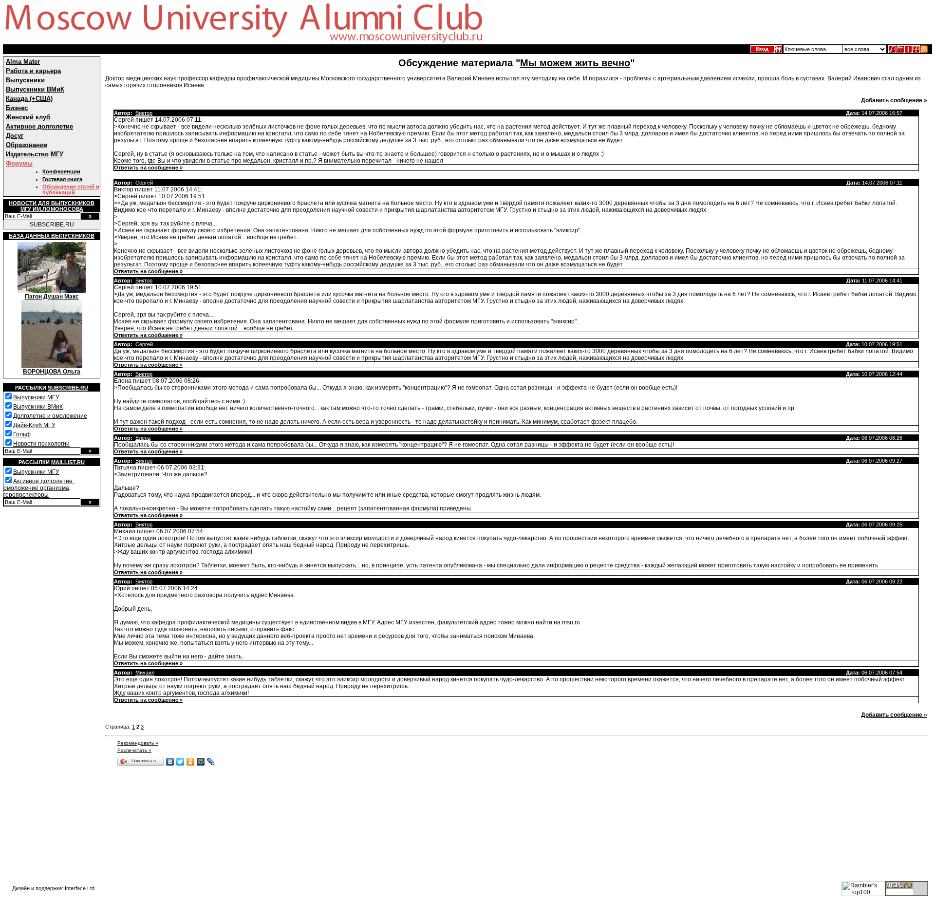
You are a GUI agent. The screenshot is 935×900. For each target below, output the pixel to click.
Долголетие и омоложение (50, 415)
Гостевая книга (62, 179)
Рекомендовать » (137, 743)
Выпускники (25, 80)
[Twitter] (180, 761)
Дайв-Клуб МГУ (34, 425)
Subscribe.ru (68, 388)
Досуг (14, 135)
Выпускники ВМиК (35, 89)
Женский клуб (28, 117)
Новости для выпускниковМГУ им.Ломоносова (51, 206)
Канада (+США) (29, 98)
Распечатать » (134, 750)
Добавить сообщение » (894, 100)
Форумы (19, 163)
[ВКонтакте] (170, 761)
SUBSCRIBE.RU (52, 224)
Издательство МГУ (34, 154)
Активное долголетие (39, 126)
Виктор (143, 113)
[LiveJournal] (211, 761)
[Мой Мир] (201, 761)
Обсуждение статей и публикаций (70, 189)
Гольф (22, 434)
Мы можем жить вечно (575, 62)
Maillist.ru (68, 462)
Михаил (144, 672)
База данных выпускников (51, 236)
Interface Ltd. (80, 888)
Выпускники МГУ (36, 397)
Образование (26, 145)
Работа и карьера (33, 71)
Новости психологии (41, 443)
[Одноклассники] (191, 761)
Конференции (61, 171)
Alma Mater (23, 61)
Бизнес (17, 108)
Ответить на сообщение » (148, 167)
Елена (142, 438)
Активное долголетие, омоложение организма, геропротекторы (38, 488)
